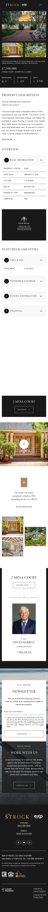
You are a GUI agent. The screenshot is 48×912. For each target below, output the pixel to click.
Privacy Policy (38, 897)
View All (34, 50)
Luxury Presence (39, 891)
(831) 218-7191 (25, 227)
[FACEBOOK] (18, 842)
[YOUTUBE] (24, 842)
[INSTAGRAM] (29, 842)
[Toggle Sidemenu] (40, 4)
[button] (24, 785)
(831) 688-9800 (24, 826)
